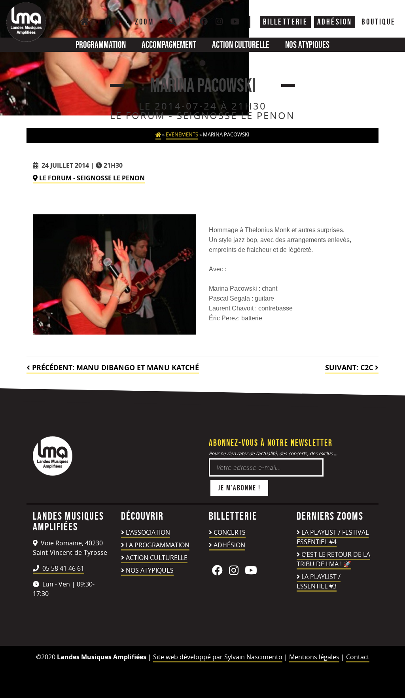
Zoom (144, 21)
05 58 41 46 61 (62, 568)
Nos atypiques (307, 44)
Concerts (230, 532)
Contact (357, 657)
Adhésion (229, 545)
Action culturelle (240, 44)
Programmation (101, 44)
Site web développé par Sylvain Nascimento (217, 657)
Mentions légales (314, 657)
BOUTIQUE (378, 21)
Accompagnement (169, 44)
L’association (148, 532)
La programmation (157, 545)
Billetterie (285, 21)
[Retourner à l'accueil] (52, 473)
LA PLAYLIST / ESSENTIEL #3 (319, 581)
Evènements (182, 134)
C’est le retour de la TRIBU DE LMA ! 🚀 (333, 559)
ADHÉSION (334, 21)
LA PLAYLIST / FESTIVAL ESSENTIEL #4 (333, 537)
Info (112, 21)
